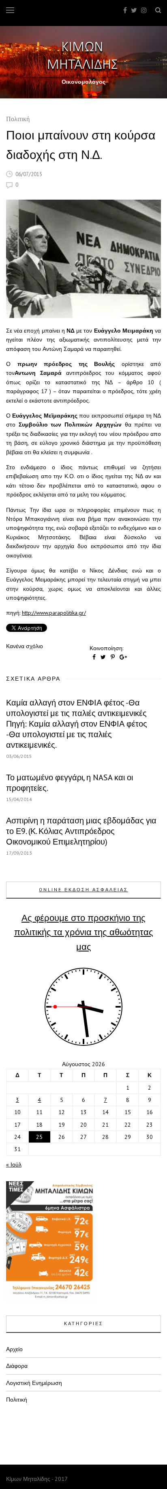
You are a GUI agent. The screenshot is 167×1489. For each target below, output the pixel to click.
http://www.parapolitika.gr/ (54, 612)
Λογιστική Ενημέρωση (34, 1383)
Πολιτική (18, 119)
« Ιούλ (13, 1164)
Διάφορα (17, 1365)
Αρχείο (14, 1349)
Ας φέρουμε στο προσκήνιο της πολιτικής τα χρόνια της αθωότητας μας (83, 932)
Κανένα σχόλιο (24, 646)
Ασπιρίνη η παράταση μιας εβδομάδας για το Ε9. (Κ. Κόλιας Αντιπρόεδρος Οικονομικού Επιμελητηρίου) (81, 831)
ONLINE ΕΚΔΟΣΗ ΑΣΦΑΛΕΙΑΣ (83, 890)
